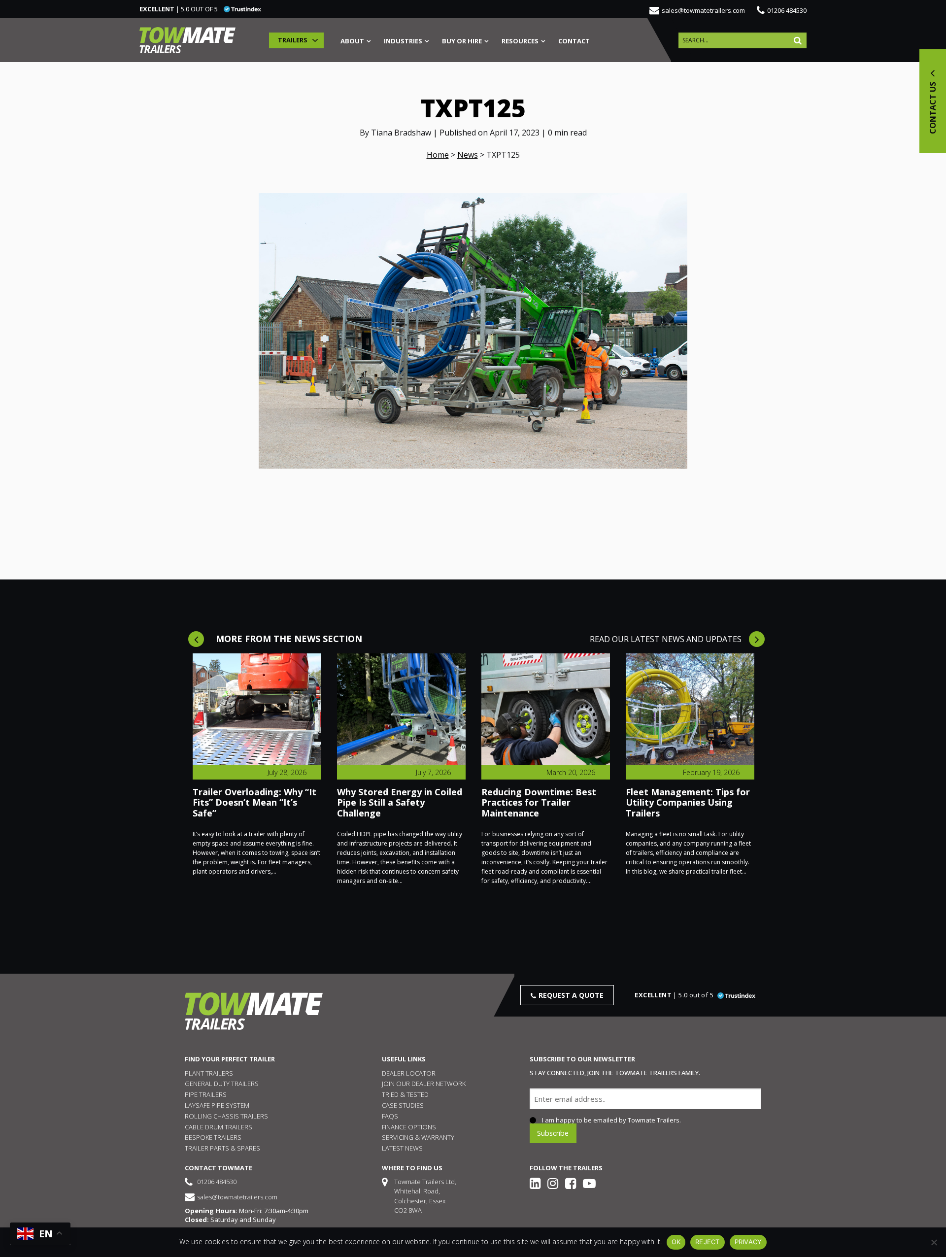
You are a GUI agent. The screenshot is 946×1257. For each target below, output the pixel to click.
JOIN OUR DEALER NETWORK (424, 1083)
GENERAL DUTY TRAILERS (222, 1083)
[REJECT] (934, 1242)
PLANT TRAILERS (209, 1073)
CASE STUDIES (403, 1105)
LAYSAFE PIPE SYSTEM (217, 1105)
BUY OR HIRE (462, 41)
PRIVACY (748, 1242)
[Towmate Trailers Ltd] (187, 40)
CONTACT (574, 41)
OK (676, 1242)
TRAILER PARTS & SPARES (222, 1148)
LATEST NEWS (402, 1148)
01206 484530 (787, 10)
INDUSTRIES (403, 41)
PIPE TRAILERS (206, 1094)
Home (438, 154)
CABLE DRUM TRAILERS (218, 1126)
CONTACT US (932, 107)
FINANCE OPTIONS (409, 1126)
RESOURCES (520, 41)
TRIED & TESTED (405, 1094)
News (467, 154)
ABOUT (352, 41)
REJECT (707, 1242)
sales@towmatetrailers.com (703, 10)
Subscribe (553, 1133)
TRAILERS (292, 39)
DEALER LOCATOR (409, 1073)
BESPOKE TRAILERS (213, 1137)
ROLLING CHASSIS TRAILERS (226, 1116)
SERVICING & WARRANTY (418, 1137)
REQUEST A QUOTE (571, 995)
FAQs (390, 1116)
